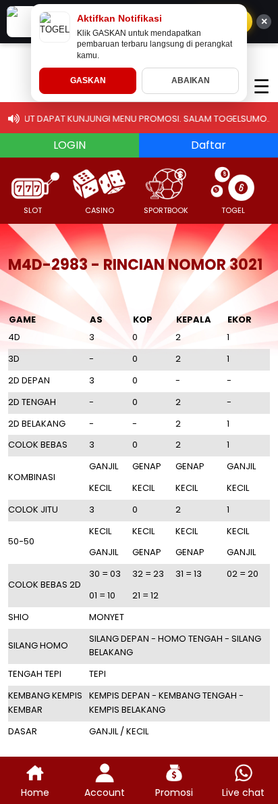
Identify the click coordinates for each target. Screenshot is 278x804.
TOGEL (233, 210)
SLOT (33, 210)
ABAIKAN (190, 80)
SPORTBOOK (166, 210)
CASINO (99, 210)
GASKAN (88, 80)
